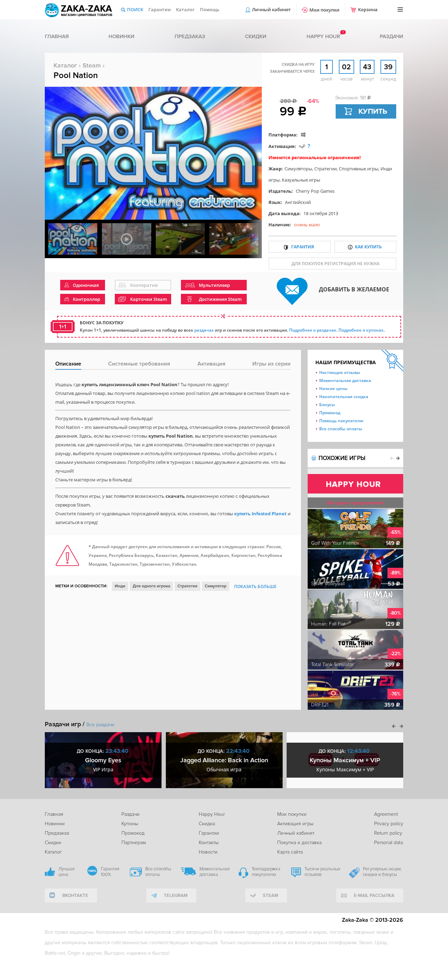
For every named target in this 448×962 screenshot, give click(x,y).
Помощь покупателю (341, 421)
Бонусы (327, 405)
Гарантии (159, 9)
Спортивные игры (358, 168)
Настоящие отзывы (339, 372)
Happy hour (323, 36)
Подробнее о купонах (361, 330)
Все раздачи (100, 725)
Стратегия (187, 586)
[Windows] (303, 134)
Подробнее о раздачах (312, 330)
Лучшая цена (66, 871)
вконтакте (75, 895)
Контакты (209, 843)
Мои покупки (324, 10)
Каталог (185, 9)
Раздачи (391, 36)
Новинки (121, 36)
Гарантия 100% (110, 871)
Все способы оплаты (340, 429)
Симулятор (215, 586)
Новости (208, 852)
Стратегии (325, 168)
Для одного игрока (151, 586)
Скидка (207, 824)
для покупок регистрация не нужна (335, 264)
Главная (57, 36)
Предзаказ (190, 36)
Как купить (368, 247)
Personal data (388, 843)
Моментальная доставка (345, 380)
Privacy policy (388, 824)
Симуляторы (298, 168)
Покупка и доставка (299, 843)
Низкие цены (333, 388)
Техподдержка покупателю (266, 871)
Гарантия (302, 247)
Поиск (135, 9)
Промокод (329, 413)
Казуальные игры (301, 180)
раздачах (204, 330)
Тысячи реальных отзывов (322, 871)
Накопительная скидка (343, 396)
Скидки (255, 36)
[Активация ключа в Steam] (302, 146)
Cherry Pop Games (315, 191)
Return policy (388, 833)
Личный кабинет (271, 9)
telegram (176, 895)
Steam (92, 65)
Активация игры (295, 824)
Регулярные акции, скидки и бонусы (382, 871)
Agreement (386, 814)
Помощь (209, 9)
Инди (120, 586)
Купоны (129, 824)
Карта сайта (290, 852)
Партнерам (133, 843)
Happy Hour (212, 814)
